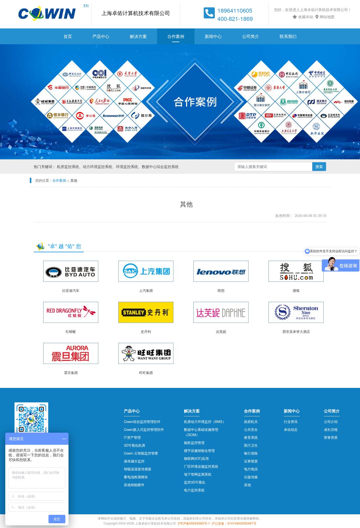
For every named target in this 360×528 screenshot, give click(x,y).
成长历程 (331, 429)
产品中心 (101, 36)
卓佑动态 (291, 429)
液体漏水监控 (134, 460)
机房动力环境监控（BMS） (205, 421)
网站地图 (327, 16)
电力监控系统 (194, 489)
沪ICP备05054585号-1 (194, 523)
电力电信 (251, 468)
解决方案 (138, 36)
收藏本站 (305, 16)
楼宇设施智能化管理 (199, 450)
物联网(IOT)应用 (196, 458)
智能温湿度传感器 (137, 468)
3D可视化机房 (134, 445)
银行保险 (251, 453)
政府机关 (251, 421)
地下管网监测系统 (197, 474)
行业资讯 (291, 421)
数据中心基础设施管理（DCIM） (201, 432)
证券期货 (251, 460)
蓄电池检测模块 (136, 476)
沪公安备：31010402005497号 (234, 523)
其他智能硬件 (134, 484)
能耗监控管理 (194, 442)
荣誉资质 (331, 437)
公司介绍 (331, 421)
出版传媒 (251, 476)
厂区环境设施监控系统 (201, 466)
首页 (68, 36)
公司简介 (250, 36)
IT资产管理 (132, 437)
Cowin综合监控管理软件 (142, 421)
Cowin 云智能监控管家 (141, 453)
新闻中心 (213, 36)
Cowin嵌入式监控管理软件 (144, 429)
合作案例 (175, 36)
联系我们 (288, 36)
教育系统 (251, 437)
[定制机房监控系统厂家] (47, 14)
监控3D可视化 (194, 482)
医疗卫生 (251, 445)
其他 (247, 484)
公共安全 (251, 429)
